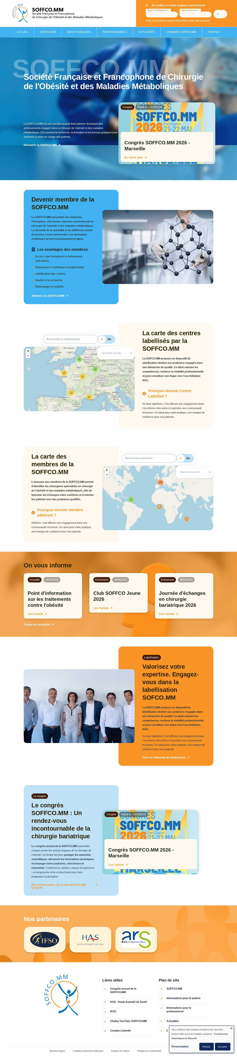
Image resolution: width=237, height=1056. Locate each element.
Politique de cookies (120, 1051)
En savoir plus (133, 157)
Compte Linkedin (120, 1030)
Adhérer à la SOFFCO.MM (47, 295)
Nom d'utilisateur (157, 10)
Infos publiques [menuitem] (76, 34)
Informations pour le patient (183, 998)
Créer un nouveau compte (160, 21)
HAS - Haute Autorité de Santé (128, 1002)
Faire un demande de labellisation (164, 757)
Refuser (206, 1046)
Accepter (222, 1046)
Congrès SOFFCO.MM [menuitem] (181, 32)
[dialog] (201, 1039)
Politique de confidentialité (149, 1051)
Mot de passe (189, 10)
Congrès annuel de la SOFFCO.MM (123, 990)
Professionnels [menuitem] (112, 34)
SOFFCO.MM (174, 988)
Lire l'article (35, 613)
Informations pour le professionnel (179, 1009)
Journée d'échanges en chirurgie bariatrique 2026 (182, 599)
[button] (89, 397)
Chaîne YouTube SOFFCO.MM (128, 1021)
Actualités (173, 1021)
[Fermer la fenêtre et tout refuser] (231, 1028)
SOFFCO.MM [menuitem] (45, 34)
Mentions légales (57, 1051)
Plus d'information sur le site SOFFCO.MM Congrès (58, 886)
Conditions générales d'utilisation (88, 1051)
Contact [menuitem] (214, 32)
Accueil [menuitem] (22, 32)
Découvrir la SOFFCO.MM (40, 145)
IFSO (113, 1011)
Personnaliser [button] (180, 1046)
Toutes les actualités (37, 624)
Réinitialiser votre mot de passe (192, 21)
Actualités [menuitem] (146, 32)
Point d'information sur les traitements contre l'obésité (49, 599)
